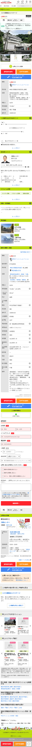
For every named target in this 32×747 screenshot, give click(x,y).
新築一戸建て (5, 707)
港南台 (24, 279)
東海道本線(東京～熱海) (17, 274)
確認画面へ (16, 503)
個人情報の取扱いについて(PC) (15, 493)
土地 (20, 707)
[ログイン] (26, 2)
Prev (2, 625)
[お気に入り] (18, 2)
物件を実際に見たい (10, 473)
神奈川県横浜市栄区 (16, 267)
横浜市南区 (16, 701)
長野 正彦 (9, 525)
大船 (27, 274)
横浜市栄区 (17, 686)
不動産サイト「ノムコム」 (9, 720)
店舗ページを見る (24, 560)
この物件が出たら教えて (16, 605)
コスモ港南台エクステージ (11, 593)
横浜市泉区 (18, 699)
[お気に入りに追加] (29, 33)
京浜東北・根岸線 (15, 279)
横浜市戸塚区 (23, 697)
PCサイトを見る (17, 736)
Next (30, 625)
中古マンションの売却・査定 (9, 715)
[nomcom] (6, 2)
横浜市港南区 (5, 699)
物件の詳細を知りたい (10, 469)
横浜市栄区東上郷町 (7, 686)
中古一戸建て (14, 707)
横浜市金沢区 (14, 697)
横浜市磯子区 (5, 697)
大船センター (5, 522)
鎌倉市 (12, 699)
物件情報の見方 (25, 252)
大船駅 (18, 688)
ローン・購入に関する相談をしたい (14, 476)
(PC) (6, 732)
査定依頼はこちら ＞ (22, 580)
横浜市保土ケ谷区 (6, 701)
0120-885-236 (15, 532)
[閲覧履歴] (22, 2)
